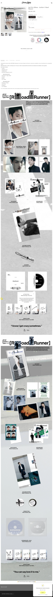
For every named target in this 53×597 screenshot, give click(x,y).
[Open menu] (2, 3)
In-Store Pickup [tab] (12, 60)
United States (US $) (7, 593)
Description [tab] (3, 60)
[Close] (34, 294)
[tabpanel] (26, 322)
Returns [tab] (7, 60)
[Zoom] (13, 19)
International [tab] (18, 60)
